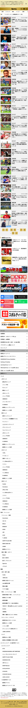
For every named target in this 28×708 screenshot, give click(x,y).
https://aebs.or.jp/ (4, 697)
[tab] (13, 11)
